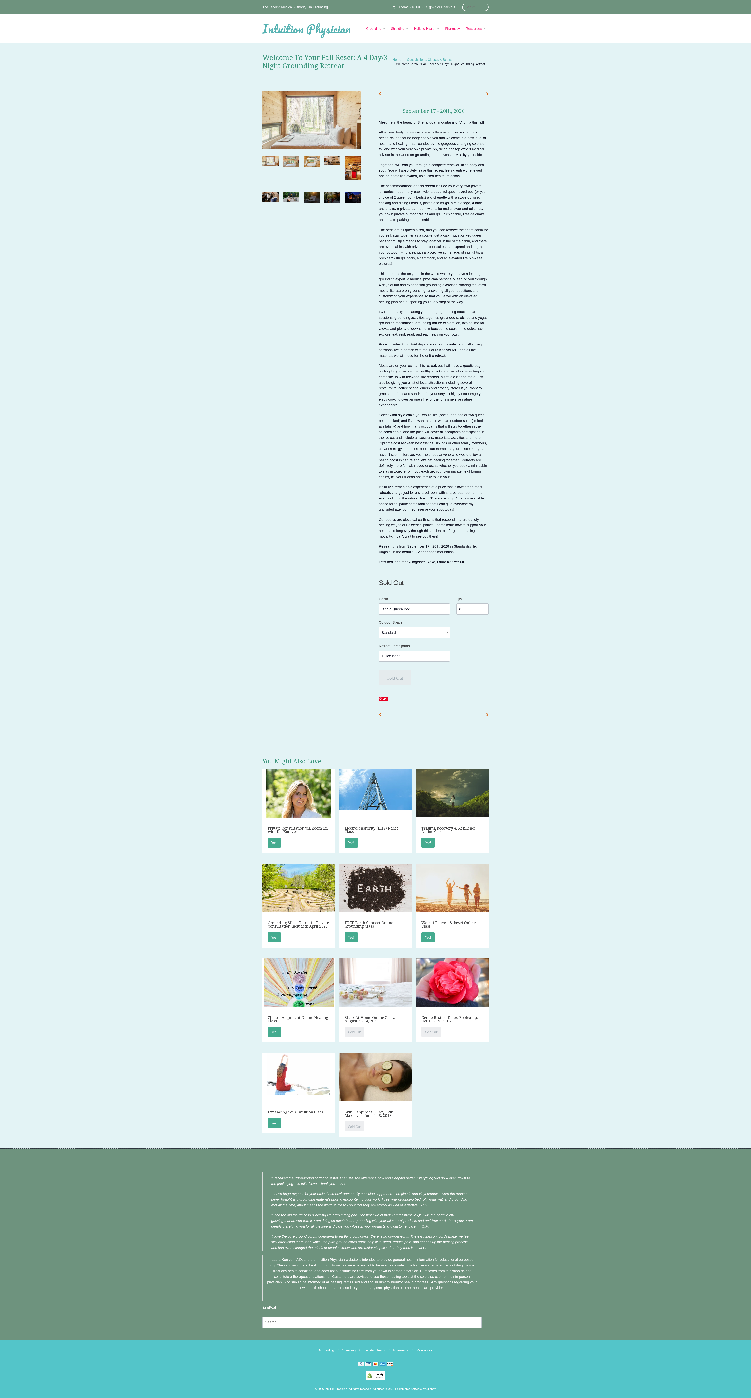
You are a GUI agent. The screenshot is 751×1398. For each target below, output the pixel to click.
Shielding (397, 28)
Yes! (274, 842)
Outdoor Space (390, 622)
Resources (474, 28)
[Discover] (390, 1364)
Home (397, 59)
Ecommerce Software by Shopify (415, 1388)
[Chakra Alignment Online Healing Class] (299, 1005)
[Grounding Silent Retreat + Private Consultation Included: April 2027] (298, 889)
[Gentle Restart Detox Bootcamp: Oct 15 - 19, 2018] (452, 985)
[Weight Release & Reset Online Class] (452, 888)
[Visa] (368, 1364)
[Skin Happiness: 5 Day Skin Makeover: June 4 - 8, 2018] (375, 1077)
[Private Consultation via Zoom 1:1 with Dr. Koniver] (298, 816)
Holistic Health (424, 28)
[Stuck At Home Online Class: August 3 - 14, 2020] (375, 982)
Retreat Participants (394, 646)
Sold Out (395, 678)
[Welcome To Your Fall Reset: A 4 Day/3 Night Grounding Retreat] (270, 161)
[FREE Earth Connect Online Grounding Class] (375, 890)
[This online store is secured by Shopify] (375, 1375)
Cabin (383, 599)
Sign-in (431, 7)
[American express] (383, 1364)
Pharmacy (452, 28)
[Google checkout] (361, 1364)
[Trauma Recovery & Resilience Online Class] (452, 793)
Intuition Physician (306, 28)
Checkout (448, 7)
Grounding (373, 28)
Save (385, 698)
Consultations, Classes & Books (429, 59)
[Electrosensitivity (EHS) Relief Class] (375, 789)
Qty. (459, 599)
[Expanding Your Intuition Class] (298, 1073)
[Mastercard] (375, 1364)
